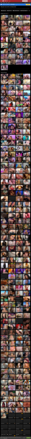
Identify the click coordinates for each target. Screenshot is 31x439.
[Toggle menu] (1, 1)
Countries (10, 10)
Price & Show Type (16, 10)
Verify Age (28, 4)
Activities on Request (24, 10)
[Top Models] (10, 1)
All (29, 10)
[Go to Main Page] (5, 1)
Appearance (3, 10)
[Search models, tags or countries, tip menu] (30, 3)
